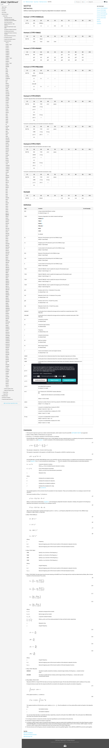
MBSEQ (7, 296)
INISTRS (7, 146)
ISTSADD (7, 155)
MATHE (7, 216)
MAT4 (7, 191)
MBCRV (7, 264)
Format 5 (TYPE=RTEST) (101, 15)
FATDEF (7, 90)
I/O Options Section (8, 37)
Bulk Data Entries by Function (10, 35)
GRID (7, 134)
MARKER (7, 175)
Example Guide (5, 395)
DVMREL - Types (9, 58)
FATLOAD (7, 93)
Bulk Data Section (7, 41)
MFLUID (7, 323)
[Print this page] (107, 2)
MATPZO (7, 223)
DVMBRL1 (7, 51)
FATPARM (7, 95)
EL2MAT (7, 75)
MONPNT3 (8, 345)
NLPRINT (7, 380)
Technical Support (68, 742)
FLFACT (7, 104)
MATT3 (7, 236)
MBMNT (7, 279)
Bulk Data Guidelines (8, 22)
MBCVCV (7, 265)
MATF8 (7, 209)
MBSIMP (7, 305)
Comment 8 (43, 487)
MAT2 (7, 184)
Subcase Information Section (9, 39)
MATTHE (7, 245)
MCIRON (7, 313)
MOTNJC (7, 357)
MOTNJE (7, 359)
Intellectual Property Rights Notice (57, 742)
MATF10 (7, 213)
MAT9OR (7, 197)
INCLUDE (7, 144)
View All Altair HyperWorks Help (11, 403)
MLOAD (7, 330)
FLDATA (7, 102)
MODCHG (7, 332)
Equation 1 (40, 440)
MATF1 (7, 204)
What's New (4, 7)
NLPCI (7, 378)
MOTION (7, 349)
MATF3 (7, 208)
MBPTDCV (7, 288)
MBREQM (7, 294)
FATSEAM (7, 98)
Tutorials (3, 10)
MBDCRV (7, 267)
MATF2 (7, 206)
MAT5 (7, 192)
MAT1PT (7, 182)
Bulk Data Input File (8, 17)
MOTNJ (7, 356)
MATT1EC (7, 228)
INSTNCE (7, 150)
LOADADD (8, 165)
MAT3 (7, 189)
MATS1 (7, 225)
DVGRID (7, 46)
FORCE (7, 109)
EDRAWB (7, 66)
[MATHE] (83, 2)
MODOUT (7, 333)
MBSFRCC (7, 299)
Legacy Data (5, 393)
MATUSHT (7, 252)
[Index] (104, 3)
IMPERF (7, 143)
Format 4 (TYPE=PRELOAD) (102, 14)
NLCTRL (7, 368)
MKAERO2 (7, 328)
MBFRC (7, 272)
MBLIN (7, 277)
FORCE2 (7, 112)
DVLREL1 (7, 47)
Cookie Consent (76, 742)
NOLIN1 (7, 383)
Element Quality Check (8, 388)
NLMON (7, 373)
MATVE (7, 255)
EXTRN (7, 88)
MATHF (7, 218)
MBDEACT (7, 269)
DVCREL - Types (9, 44)
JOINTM (7, 160)
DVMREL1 (7, 54)
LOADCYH (7, 167)
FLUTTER (7, 107)
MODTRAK (8, 335)
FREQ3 (7, 119)
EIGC (6, 68)
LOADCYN (7, 168)
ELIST (7, 80)
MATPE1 (7, 221)
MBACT (7, 259)
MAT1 (7, 179)
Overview (4, 8)
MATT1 (7, 226)
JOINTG (7, 158)
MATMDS (7, 219)
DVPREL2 (7, 61)
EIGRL (7, 73)
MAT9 (7, 196)
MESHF (7, 320)
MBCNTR (7, 262)
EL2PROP (7, 76)
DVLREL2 (7, 49)
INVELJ (7, 153)
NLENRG (7, 371)
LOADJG (7, 170)
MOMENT (7, 337)
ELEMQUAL (8, 78)
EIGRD (7, 71)
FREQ (7, 114)
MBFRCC (7, 274)
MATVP (7, 257)
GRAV (7, 131)
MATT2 (7, 231)
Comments (99, 23)
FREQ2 (7, 117)
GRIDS (7, 136)
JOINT (7, 156)
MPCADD (7, 364)
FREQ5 (7, 122)
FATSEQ (7, 100)
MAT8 (7, 194)
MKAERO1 (7, 327)
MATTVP (7, 250)
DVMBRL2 (7, 53)
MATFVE (7, 214)
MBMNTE (7, 282)
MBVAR (7, 311)
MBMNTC (7, 281)
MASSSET (7, 177)
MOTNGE (7, 354)
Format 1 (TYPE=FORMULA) (102, 8)
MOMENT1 (8, 339)
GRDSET (7, 133)
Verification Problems (6, 397)
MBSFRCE (7, 301)
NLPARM (7, 376)
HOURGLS (7, 139)
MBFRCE (7, 276)
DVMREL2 (7, 56)
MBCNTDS (7, 260)
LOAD (7, 163)
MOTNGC (7, 352)
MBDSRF (7, 271)
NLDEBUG (7, 369)
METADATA (8, 322)
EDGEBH (7, 64)
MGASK (7, 325)
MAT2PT (7, 187)
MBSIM (7, 303)
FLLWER (7, 105)
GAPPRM (7, 126)
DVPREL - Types (9, 63)
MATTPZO (7, 247)
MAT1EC (7, 180)
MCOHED (7, 316)
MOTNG (7, 351)
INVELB (7, 151)
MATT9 (7, 242)
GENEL (7, 127)
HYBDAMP (8, 141)
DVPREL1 (7, 59)
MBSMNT (7, 306)
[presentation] (24, 335)
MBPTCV (7, 286)
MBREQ (7, 291)
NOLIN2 (7, 385)
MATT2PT (7, 235)
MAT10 (7, 199)
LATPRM (7, 162)
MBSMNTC (8, 308)
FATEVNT (7, 92)
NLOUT (7, 374)
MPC (6, 362)
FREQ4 (7, 121)
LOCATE (7, 172)
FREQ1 (7, 115)
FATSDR (7, 97)
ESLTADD (7, 85)
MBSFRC (7, 298)
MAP (6, 173)
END (6, 81)
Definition (99, 21)
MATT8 (7, 240)
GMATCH (7, 129)
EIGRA (7, 70)
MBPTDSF (7, 289)
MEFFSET (7, 318)
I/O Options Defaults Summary (10, 29)
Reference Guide (5, 14)
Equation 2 (33, 461)
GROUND (7, 138)
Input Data (5, 16)
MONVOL (7, 347)
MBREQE (7, 293)
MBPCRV (7, 284)
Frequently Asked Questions (7, 399)
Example (98, 19)
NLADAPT (7, 366)
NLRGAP (7, 381)
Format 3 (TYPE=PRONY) (101, 12)
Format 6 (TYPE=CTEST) (101, 17)
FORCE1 (7, 110)
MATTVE (7, 248)
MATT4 (7, 238)
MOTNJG (7, 361)
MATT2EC (7, 233)
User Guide (4, 12)
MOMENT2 (8, 340)
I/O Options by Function (9, 31)
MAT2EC (7, 185)
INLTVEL (7, 148)
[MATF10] (77, 2)
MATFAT (7, 202)
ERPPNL (7, 83)
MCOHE (7, 315)
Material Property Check (9, 390)
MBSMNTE (8, 310)
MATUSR (7, 253)
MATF (7, 201)
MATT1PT (7, 230)
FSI (6, 124)
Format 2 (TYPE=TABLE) (101, 10)
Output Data (5, 392)
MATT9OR (7, 243)
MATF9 (7, 211)
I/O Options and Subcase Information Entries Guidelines (10, 20)
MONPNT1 (8, 342)
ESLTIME (7, 87)
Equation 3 (46, 501)
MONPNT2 (8, 344)
